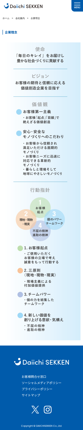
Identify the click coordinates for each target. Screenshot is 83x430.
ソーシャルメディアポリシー (42, 382)
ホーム (6, 18)
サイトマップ (31, 395)
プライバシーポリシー (37, 389)
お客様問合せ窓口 (34, 376)
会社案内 (20, 18)
